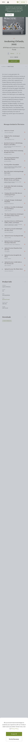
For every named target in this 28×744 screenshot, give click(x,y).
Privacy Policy (14, 728)
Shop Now (9, 14)
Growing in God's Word (16, 8)
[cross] (25, 5)
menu (3, 2)
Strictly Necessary (14, 739)
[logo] (8, 2)
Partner (23, 2)
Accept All (14, 734)
